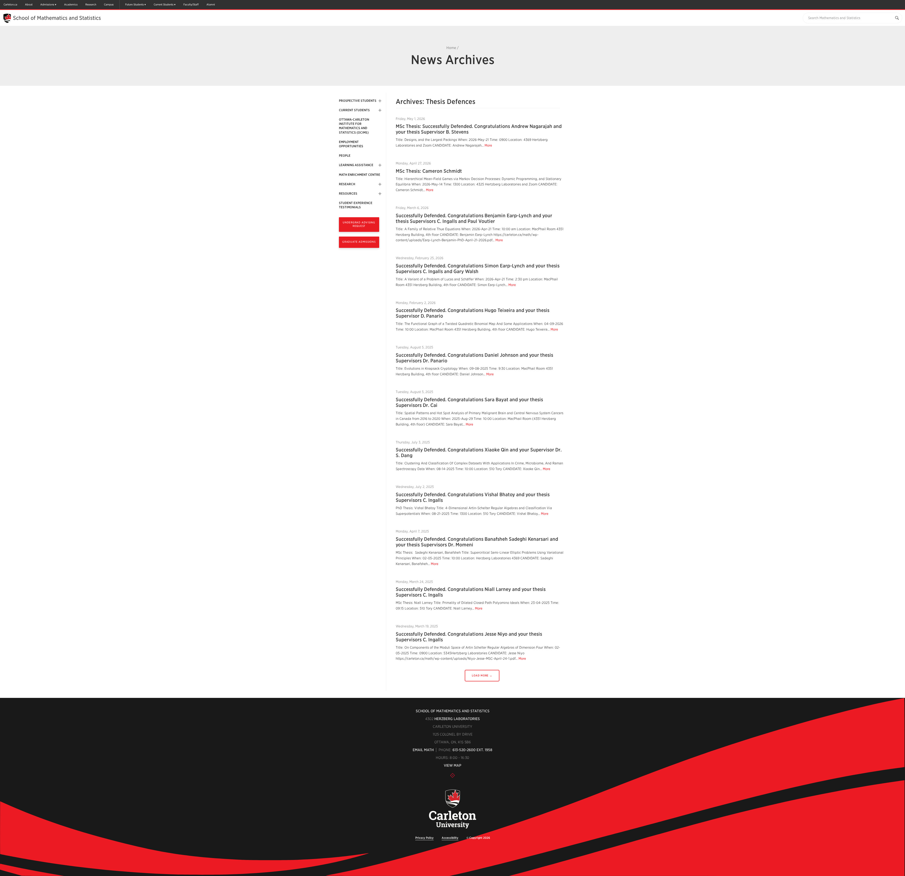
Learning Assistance (356, 165)
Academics (71, 4)
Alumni (210, 4)
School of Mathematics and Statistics (57, 18)
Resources (348, 193)
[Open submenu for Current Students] (379, 110)
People (344, 155)
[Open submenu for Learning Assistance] (379, 165)
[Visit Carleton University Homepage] (452, 809)
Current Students (163, 4)
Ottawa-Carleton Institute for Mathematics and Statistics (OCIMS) (354, 126)
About (29, 4)
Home (451, 48)
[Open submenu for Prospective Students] (379, 100)
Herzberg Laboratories (457, 719)
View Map (452, 765)
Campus (109, 4)
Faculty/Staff (191, 4)
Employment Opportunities (351, 144)
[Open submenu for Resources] (379, 193)
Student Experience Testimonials (355, 205)
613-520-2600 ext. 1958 (472, 750)
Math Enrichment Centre (359, 174)
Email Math (423, 750)
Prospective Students (357, 100)
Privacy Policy (424, 837)
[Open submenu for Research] (379, 184)
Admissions (47, 4)
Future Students (134, 4)
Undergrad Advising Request (359, 224)
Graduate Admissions (359, 241)
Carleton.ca (10, 4)
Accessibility (450, 837)
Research (90, 4)
